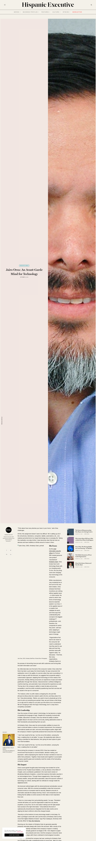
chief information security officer (55, 551)
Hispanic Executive (9, 534)
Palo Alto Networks (34, 821)
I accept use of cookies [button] (14, 835)
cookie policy (20, 831)
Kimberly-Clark (53, 562)
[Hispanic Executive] (48, 5)
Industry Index (24, 265)
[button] (24, 829)
